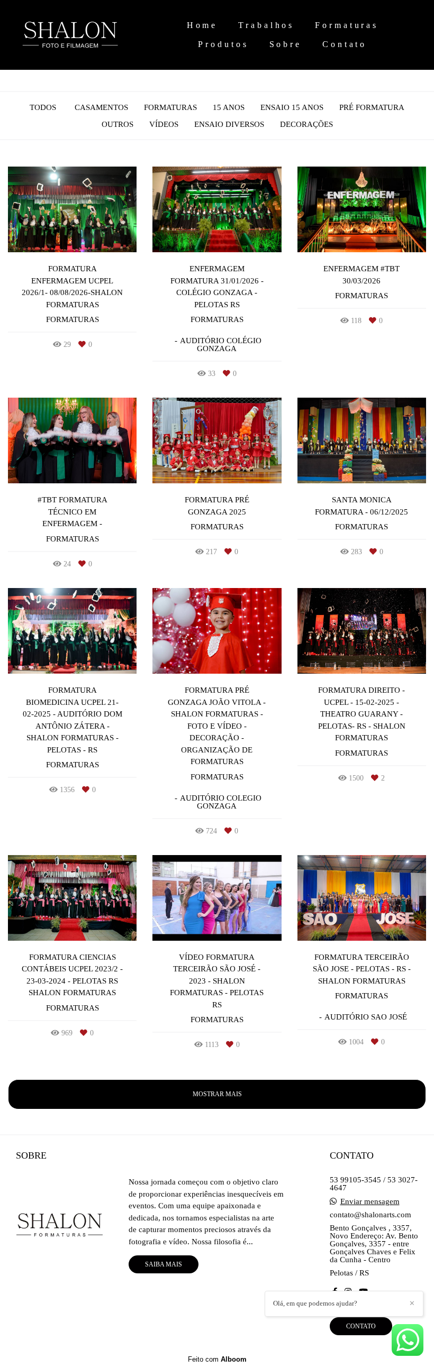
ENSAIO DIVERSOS (229, 124)
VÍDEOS (163, 124)
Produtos (223, 44)
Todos (43, 108)
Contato (344, 44)
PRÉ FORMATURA (371, 108)
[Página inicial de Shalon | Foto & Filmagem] (84, 34)
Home (202, 25)
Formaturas (346, 25)
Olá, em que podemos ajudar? (315, 1303)
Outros (117, 124)
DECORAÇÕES (306, 124)
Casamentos (101, 108)
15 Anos (229, 108)
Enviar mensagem (370, 1202)
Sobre (285, 44)
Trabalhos (266, 25)
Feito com (217, 1359)
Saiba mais (163, 1264)
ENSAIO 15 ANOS (291, 108)
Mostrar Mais (217, 1094)
